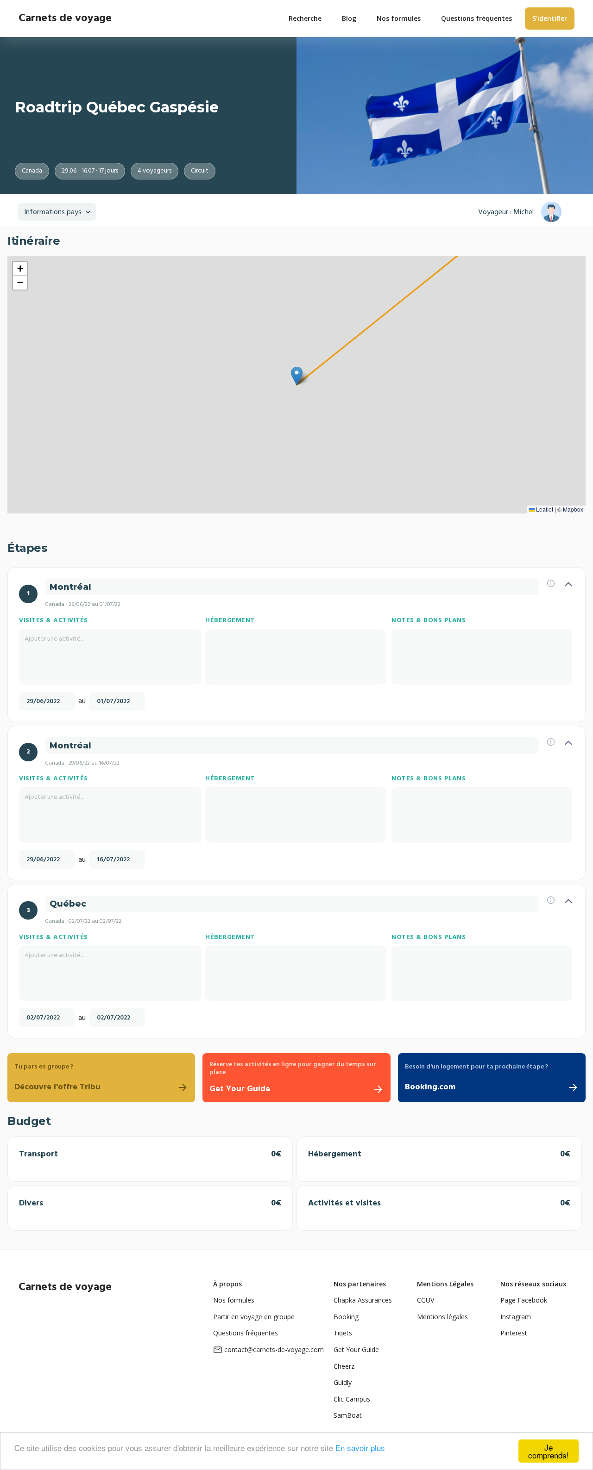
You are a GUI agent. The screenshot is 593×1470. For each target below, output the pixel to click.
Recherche (305, 18)
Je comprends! (548, 1451)
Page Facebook (523, 1300)
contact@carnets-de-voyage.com (274, 1349)
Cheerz (344, 1366)
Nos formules (233, 1300)
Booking (346, 1316)
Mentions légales (442, 1316)
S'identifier (549, 18)
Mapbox (573, 509)
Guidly (343, 1382)
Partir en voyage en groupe (254, 1316)
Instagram (515, 1316)
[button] (297, 376)
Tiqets (343, 1332)
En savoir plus (360, 1447)
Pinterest (513, 1332)
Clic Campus (352, 1399)
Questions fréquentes (245, 1332)
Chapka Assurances (363, 1300)
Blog (349, 18)
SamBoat (348, 1415)
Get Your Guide (356, 1349)
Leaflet (544, 509)
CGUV (425, 1300)
